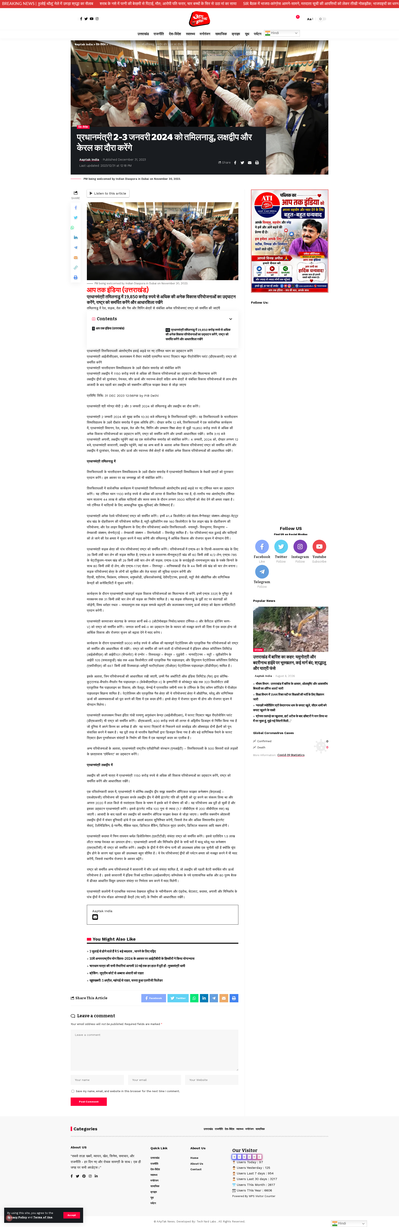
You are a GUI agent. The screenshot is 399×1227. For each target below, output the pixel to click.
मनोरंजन (249, 1129)
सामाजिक (260, 1129)
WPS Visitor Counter (262, 1196)
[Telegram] (262, 577)
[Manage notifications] (9, 1218)
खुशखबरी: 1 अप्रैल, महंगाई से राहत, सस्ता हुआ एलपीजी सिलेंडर (126, 980)
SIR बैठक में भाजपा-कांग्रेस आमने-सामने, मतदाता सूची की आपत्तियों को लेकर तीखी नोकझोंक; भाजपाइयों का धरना (252, 4)
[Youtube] (319, 552)
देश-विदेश (83, 127)
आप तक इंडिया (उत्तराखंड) (110, 328)
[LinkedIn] (96, 1176)
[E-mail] (95, 918)
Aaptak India (89, 159)
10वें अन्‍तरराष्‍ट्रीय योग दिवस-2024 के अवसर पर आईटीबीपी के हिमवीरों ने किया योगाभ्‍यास (142, 959)
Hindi (274, 33)
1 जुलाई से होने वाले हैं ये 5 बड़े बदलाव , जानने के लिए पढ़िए (123, 951)
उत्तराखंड (258, 650)
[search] (302, 19)
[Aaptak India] (199, 19)
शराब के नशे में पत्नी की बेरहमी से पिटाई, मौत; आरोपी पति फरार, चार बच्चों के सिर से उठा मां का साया (98, 4)
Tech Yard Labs (206, 1221)
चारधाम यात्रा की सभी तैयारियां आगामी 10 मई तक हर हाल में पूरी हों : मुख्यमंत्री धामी (137, 966)
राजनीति (219, 1129)
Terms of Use (42, 1217)
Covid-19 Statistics (290, 755)
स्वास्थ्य (239, 1129)
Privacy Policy (17, 1217)
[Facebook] (81, 18)
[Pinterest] (84, 1176)
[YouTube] (92, 18)
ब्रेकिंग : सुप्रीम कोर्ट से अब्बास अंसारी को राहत (117, 973)
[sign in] (74, 19)
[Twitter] (86, 18)
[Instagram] (97, 18)
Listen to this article (110, 193)
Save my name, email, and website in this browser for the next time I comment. (128, 1091)
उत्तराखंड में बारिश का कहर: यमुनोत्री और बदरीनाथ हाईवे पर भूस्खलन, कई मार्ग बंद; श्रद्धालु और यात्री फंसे (289, 662)
